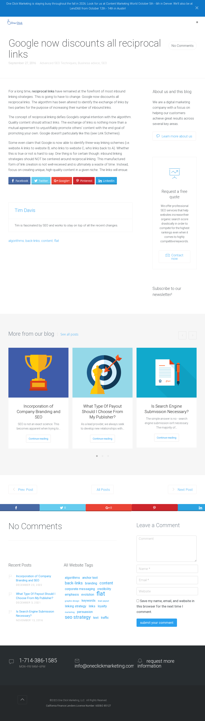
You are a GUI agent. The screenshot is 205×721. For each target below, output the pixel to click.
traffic (105, 618)
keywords (88, 600)
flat (56, 241)
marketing (70, 612)
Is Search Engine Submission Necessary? (167, 409)
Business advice (89, 63)
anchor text (90, 578)
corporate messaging (80, 589)
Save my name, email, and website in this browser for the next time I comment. (165, 606)
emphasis (72, 594)
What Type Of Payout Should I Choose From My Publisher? (102, 411)
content (47, 241)
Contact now (177, 257)
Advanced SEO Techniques (58, 63)
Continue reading (38, 438)
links (92, 606)
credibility (104, 589)
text (95, 618)
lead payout (103, 601)
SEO (104, 63)
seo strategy (78, 617)
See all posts (69, 334)
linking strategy (75, 606)
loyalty (102, 606)
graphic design (72, 601)
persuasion (85, 612)
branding (91, 583)
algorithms (16, 241)
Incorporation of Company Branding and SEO (38, 411)
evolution (87, 594)
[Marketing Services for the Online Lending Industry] (15, 22)
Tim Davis (25, 210)
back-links (32, 241)
